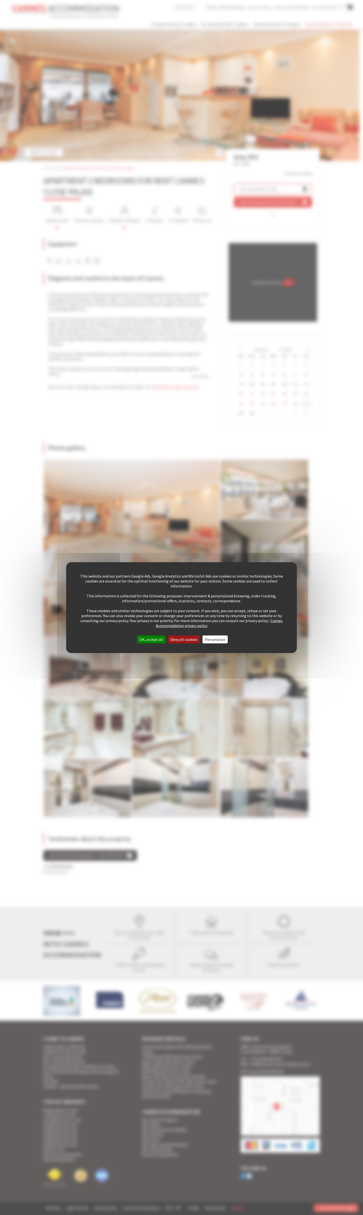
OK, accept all (151, 639)
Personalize (215, 639)
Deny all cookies (184, 639)
